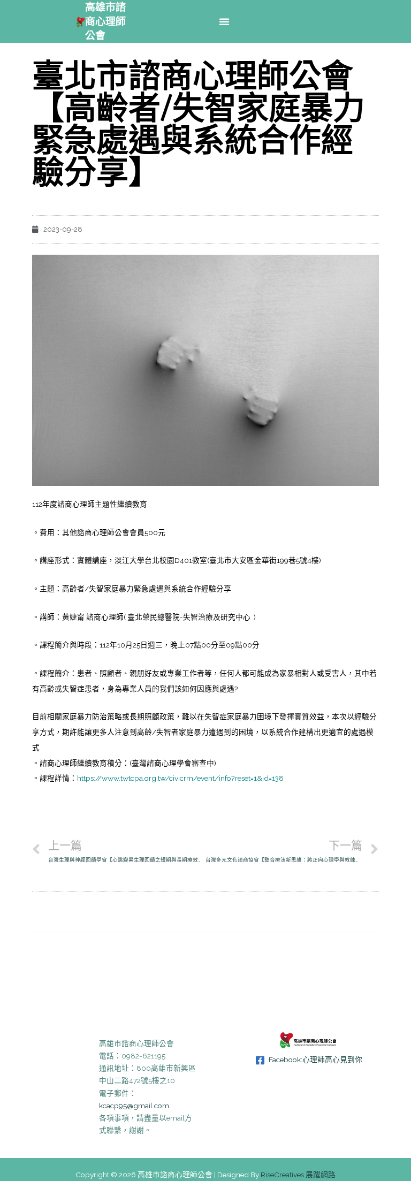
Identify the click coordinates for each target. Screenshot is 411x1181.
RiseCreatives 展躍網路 (298, 1174)
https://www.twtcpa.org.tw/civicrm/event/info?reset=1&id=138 (180, 778)
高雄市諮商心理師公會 (105, 21)
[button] (224, 21)
